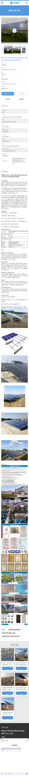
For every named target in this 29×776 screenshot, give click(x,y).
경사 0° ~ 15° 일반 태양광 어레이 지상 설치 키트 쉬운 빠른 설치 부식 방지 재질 (7, 664)
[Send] (27, 773)
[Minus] (27, 740)
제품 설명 (21, 99)
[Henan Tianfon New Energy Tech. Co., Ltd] (15, 3)
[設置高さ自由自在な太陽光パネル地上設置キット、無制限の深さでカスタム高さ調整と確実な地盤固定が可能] (7, 679)
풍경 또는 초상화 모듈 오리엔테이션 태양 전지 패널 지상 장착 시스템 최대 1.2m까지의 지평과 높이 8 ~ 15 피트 (21, 664)
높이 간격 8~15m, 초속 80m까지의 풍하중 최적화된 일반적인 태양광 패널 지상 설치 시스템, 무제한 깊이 (21, 688)
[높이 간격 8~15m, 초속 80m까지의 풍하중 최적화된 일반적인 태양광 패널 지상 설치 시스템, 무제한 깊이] (21, 679)
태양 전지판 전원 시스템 (8, 633)
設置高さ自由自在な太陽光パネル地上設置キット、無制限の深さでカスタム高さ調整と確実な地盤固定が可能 (7, 688)
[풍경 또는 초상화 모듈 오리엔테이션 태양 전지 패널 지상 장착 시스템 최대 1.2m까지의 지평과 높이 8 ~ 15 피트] (21, 654)
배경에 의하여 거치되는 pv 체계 (10, 636)
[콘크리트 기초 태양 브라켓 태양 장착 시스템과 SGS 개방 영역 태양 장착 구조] (14, 30)
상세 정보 (8, 99)
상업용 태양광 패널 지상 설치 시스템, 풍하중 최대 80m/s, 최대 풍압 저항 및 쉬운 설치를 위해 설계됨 (7, 713)
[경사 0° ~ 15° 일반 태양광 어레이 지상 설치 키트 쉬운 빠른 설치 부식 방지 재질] (7, 654)
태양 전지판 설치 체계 (14, 629)
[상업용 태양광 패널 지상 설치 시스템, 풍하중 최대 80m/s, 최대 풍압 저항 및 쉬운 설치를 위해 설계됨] (7, 704)
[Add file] (2, 773)
